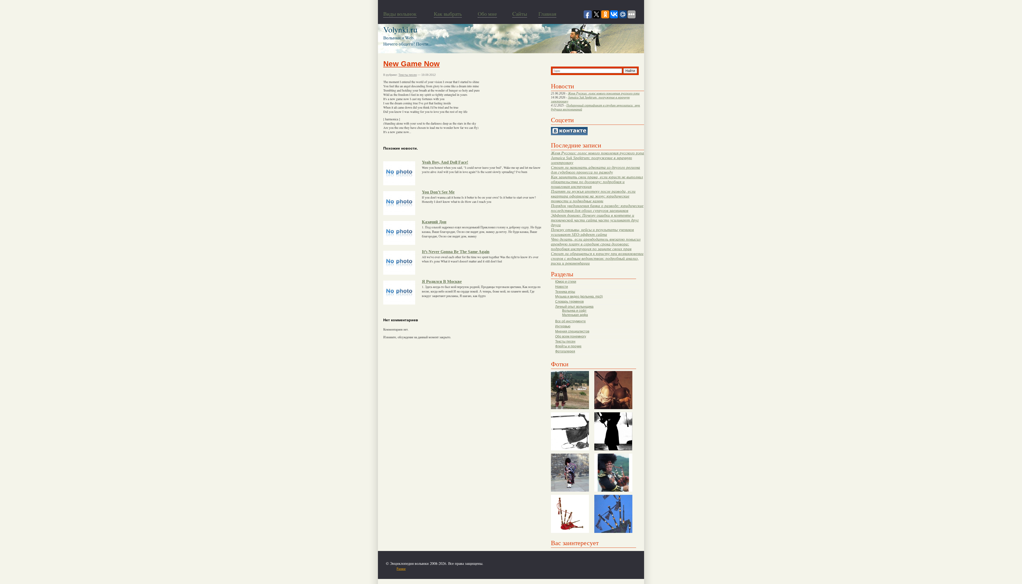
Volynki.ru (400, 29)
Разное (401, 568)
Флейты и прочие (568, 346)
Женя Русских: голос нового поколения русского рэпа (604, 93)
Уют (492, 568)
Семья (460, 568)
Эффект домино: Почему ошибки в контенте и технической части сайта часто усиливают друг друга (595, 220)
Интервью (562, 326)
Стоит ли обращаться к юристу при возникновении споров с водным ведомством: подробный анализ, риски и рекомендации (597, 258)
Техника (471, 568)
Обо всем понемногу (570, 336)
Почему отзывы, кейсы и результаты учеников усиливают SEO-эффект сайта (592, 232)
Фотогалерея (565, 351)
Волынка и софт (574, 310)
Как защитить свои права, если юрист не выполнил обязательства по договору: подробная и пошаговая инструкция (597, 182)
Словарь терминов (569, 301)
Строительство (445, 568)
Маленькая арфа (575, 315)
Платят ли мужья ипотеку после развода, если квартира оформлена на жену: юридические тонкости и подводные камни (593, 196)
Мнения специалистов (572, 331)
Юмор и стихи (565, 281)
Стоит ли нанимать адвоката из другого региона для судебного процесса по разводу (595, 169)
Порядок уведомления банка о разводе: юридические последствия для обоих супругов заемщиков (597, 208)
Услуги (483, 568)
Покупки (428, 568)
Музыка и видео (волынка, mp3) (579, 296)
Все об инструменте (570, 321)
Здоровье (415, 568)
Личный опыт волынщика (574, 307)
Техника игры (565, 292)
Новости (561, 287)
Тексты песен (565, 341)
